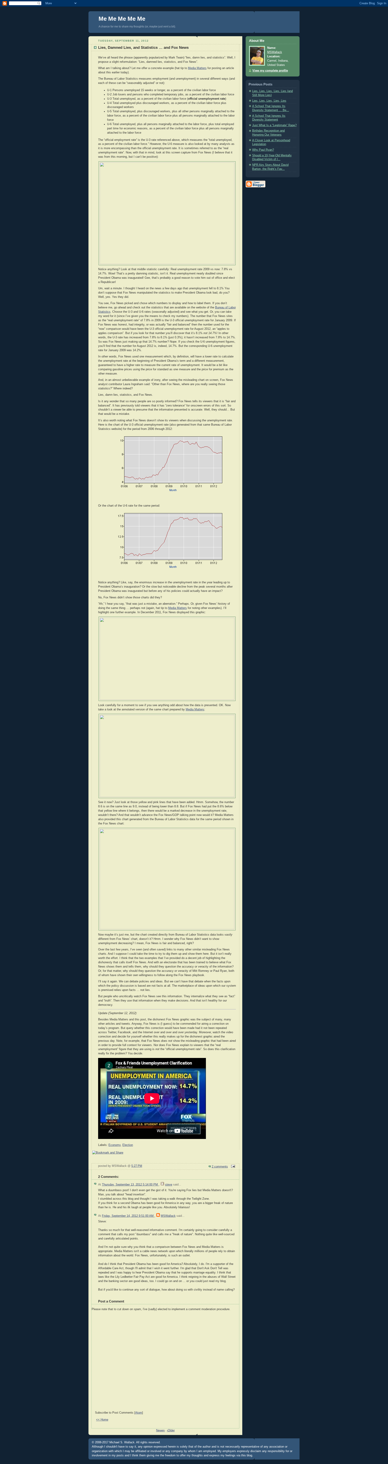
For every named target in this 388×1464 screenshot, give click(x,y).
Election (127, 1145)
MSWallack (168, 1215)
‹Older (171, 1430)
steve (168, 1184)
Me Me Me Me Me (122, 18)
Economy (114, 1145)
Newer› (160, 1430)
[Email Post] (232, 1166)
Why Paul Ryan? (263, 149)
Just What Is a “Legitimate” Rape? (274, 125)
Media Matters (197, 68)
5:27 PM (136, 1166)
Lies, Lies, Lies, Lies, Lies (269, 100)
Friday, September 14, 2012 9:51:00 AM (128, 1215)
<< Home (102, 1419)
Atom (138, 1412)
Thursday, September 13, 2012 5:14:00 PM (130, 1184)
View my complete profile (270, 70)
